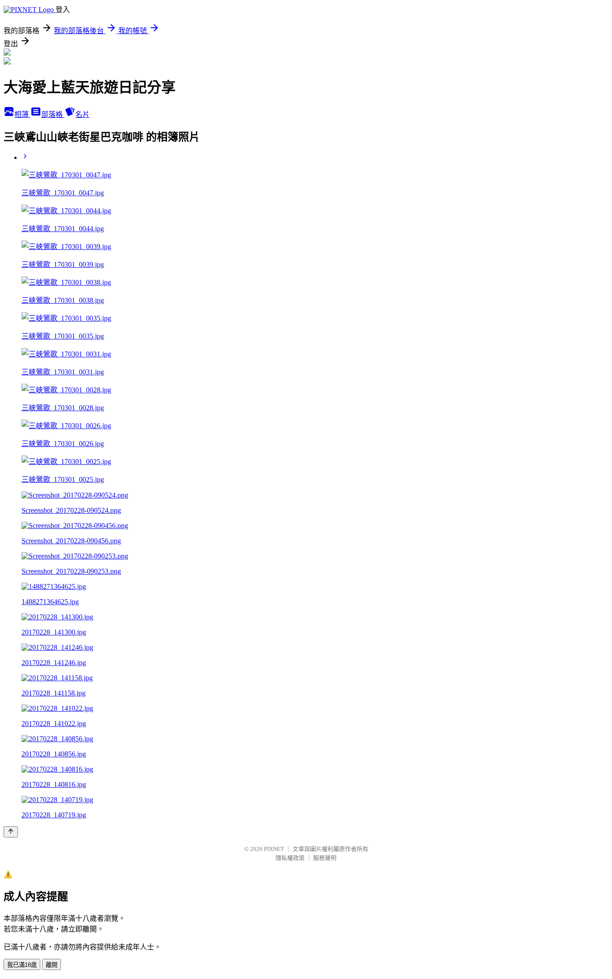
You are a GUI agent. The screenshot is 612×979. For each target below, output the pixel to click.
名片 (82, 114)
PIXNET (274, 849)
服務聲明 (324, 857)
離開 (51, 965)
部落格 (53, 114)
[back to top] (11, 831)
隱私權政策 (290, 857)
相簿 (22, 114)
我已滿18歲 (22, 965)
